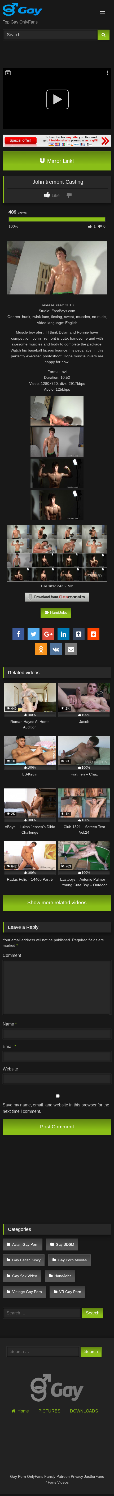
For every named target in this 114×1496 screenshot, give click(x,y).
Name (10, 1024)
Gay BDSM (65, 1244)
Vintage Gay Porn (27, 1292)
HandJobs (58, 612)
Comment (12, 955)
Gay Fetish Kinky (26, 1260)
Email (9, 1046)
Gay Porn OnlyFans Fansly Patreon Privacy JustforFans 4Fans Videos (57, 1479)
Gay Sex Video (24, 1276)
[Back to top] (97, 1480)
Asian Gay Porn (25, 1244)
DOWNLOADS (84, 1411)
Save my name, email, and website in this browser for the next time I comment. (56, 1108)
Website (10, 1069)
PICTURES (49, 1411)
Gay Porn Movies (72, 1260)
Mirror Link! (60, 161)
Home (23, 1411)
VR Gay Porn (70, 1292)
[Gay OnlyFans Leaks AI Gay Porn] (47, 10)
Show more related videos (57, 902)
